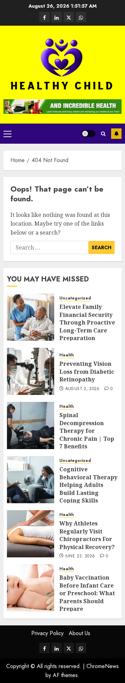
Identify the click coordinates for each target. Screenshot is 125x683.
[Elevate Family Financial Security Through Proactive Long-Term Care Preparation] (30, 317)
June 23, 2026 (80, 556)
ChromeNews (102, 666)
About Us (79, 633)
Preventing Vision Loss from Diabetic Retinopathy (86, 371)
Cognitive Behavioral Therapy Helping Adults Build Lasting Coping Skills (88, 484)
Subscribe (116, 133)
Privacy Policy (47, 633)
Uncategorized (75, 298)
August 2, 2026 (82, 389)
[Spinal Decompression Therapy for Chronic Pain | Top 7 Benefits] (30, 425)
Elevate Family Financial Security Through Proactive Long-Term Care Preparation (87, 322)
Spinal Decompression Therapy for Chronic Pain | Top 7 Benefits (86, 430)
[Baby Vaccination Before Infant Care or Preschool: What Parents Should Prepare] (30, 588)
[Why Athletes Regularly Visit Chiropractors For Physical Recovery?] (30, 533)
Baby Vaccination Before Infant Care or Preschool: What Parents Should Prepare (87, 593)
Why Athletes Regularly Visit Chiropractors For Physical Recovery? (87, 535)
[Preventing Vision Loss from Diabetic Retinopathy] (30, 371)
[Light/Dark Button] (88, 133)
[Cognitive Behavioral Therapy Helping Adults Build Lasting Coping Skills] (30, 479)
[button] (7, 133)
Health (66, 355)
